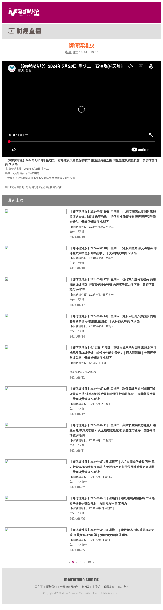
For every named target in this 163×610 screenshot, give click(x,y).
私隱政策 (109, 586)
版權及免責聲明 (91, 586)
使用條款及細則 (69, 586)
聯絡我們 (123, 586)
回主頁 (39, 586)
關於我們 (51, 586)
